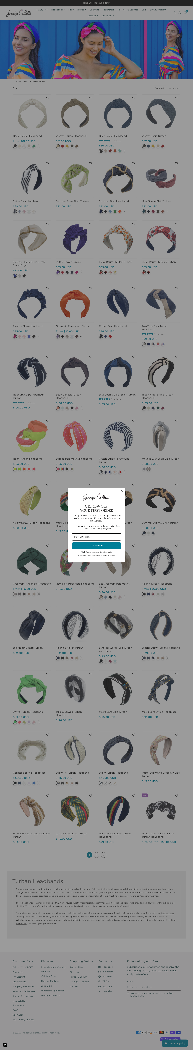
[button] (5, 1045)
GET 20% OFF (96, 545)
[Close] (122, 491)
